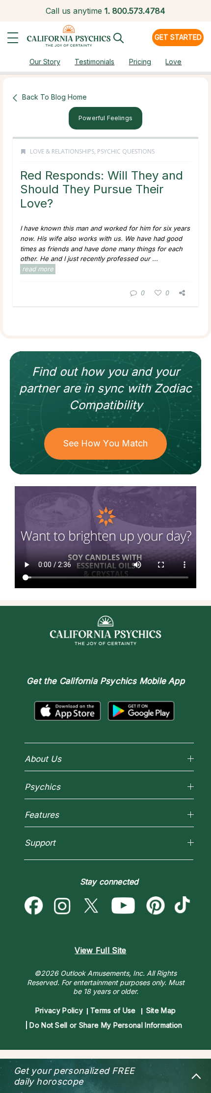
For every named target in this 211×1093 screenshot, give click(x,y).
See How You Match (105, 443)
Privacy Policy (59, 1010)
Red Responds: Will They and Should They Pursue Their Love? (101, 189)
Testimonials (94, 61)
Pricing (140, 61)
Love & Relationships (62, 151)
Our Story (44, 61)
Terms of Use (113, 1010)
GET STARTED (178, 37)
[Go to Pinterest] (156, 906)
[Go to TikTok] (184, 906)
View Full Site (100, 950)
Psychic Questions (126, 151)
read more (37, 269)
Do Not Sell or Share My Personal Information (105, 1025)
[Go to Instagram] (62, 906)
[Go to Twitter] (91, 906)
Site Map (161, 1010)
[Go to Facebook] (34, 906)
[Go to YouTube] (123, 906)
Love (173, 61)
